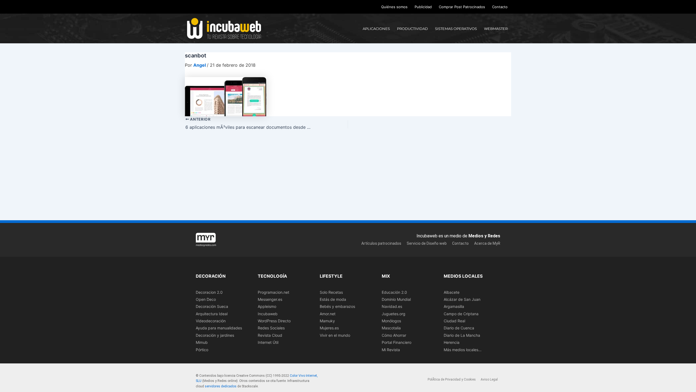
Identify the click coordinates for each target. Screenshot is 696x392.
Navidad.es (392, 306)
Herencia (451, 342)
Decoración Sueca (212, 306)
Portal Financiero (396, 342)
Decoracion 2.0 (209, 292)
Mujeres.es (329, 328)
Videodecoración (211, 320)
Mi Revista (391, 349)
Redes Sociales (271, 328)
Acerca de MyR (487, 243)
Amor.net (327, 313)
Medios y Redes (484, 235)
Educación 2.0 (394, 292)
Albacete (451, 292)
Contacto (500, 7)
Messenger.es (270, 299)
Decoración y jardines (215, 335)
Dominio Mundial (396, 299)
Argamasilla (454, 306)
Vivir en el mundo (335, 335)
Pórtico (202, 349)
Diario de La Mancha (462, 335)
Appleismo (267, 306)
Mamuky (327, 320)
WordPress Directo (274, 320)
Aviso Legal (489, 379)
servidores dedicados (221, 386)
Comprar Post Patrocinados (462, 7)
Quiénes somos (394, 7)
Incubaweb (268, 313)
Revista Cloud (270, 335)
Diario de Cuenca (459, 328)
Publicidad (423, 7)
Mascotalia (391, 328)
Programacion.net (273, 292)
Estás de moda (333, 299)
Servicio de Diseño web (427, 243)
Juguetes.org (393, 313)
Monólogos (391, 320)
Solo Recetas (331, 292)
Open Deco (206, 299)
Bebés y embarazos (337, 306)
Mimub (202, 342)
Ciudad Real (454, 320)
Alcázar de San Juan (462, 299)
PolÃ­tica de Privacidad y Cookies (452, 379)
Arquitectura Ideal (212, 313)
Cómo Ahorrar (394, 335)
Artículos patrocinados (381, 243)
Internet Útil (268, 342)
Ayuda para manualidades (219, 328)
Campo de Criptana (461, 313)
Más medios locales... (462, 349)
